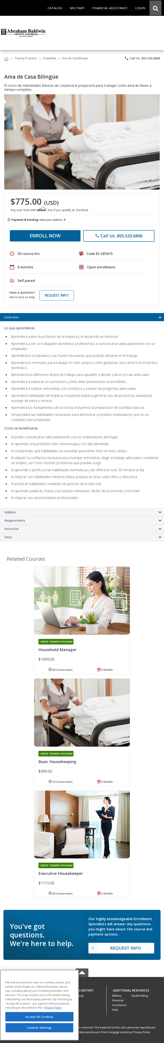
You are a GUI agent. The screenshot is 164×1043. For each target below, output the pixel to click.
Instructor (11, 529)
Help (115, 1010)
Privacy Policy (141, 1032)
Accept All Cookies (39, 1017)
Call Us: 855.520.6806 (142, 58)
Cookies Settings (39, 1028)
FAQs (8, 537)
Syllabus (10, 512)
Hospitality (50, 58)
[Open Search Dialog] (155, 7)
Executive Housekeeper (60, 873)
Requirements (14, 520)
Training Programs (26, 58)
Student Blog (139, 995)
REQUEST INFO (57, 295)
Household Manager (57, 649)
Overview (11, 317)
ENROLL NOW (45, 235)
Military (117, 995)
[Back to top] (82, 989)
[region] (39, 1005)
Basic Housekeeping (57, 761)
